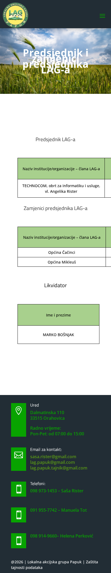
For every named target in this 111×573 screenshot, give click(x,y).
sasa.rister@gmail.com (53, 457)
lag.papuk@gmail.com (52, 462)
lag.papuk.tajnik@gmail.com (58, 468)
